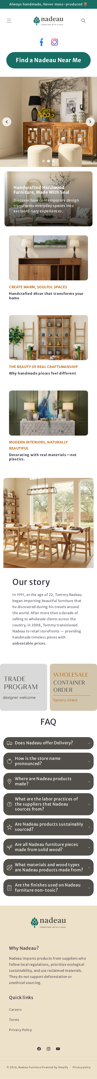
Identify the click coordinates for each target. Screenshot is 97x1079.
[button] (9, 21)
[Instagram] (54, 43)
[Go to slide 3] (53, 161)
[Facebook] (41, 43)
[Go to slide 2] (48, 161)
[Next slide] (90, 121)
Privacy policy (82, 1067)
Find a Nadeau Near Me (48, 60)
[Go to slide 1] (43, 161)
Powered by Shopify (55, 1067)
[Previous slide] (6, 121)
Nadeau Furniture (29, 1067)
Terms (14, 1020)
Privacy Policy (20, 1030)
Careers (15, 1010)
